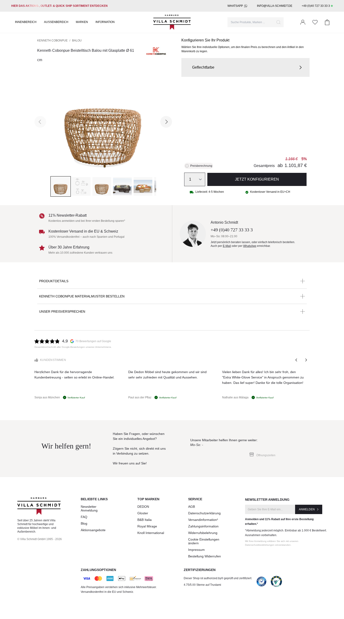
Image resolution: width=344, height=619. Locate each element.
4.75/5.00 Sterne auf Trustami (202, 584)
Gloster (142, 513)
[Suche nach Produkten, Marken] (278, 22)
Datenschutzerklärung (204, 513)
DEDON (143, 506)
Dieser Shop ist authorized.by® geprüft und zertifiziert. (218, 578)
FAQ (84, 517)
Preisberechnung (201, 165)
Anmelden (307, 509)
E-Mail (227, 246)
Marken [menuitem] (82, 22)
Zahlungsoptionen (98, 570)
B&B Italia (144, 520)
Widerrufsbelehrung (202, 533)
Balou (77, 40)
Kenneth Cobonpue (52, 40)
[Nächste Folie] (306, 360)
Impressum (196, 550)
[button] (245, 67)
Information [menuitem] (105, 22)
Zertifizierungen (200, 570)
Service (195, 499)
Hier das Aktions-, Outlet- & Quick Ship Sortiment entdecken (59, 5)
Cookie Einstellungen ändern (203, 541)
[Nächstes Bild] (166, 122)
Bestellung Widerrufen (204, 556)
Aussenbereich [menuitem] (56, 22)
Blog (84, 523)
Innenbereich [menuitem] (26, 22)
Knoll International (150, 533)
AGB (191, 506)
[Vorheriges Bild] (40, 122)
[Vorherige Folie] (296, 360)
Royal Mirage (147, 526)
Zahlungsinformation (203, 526)
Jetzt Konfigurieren (257, 179)
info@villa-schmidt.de (274, 5)
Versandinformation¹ (203, 520)
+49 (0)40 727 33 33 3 (316, 5)
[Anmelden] (303, 22)
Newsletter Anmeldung (89, 508)
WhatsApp (235, 5)
